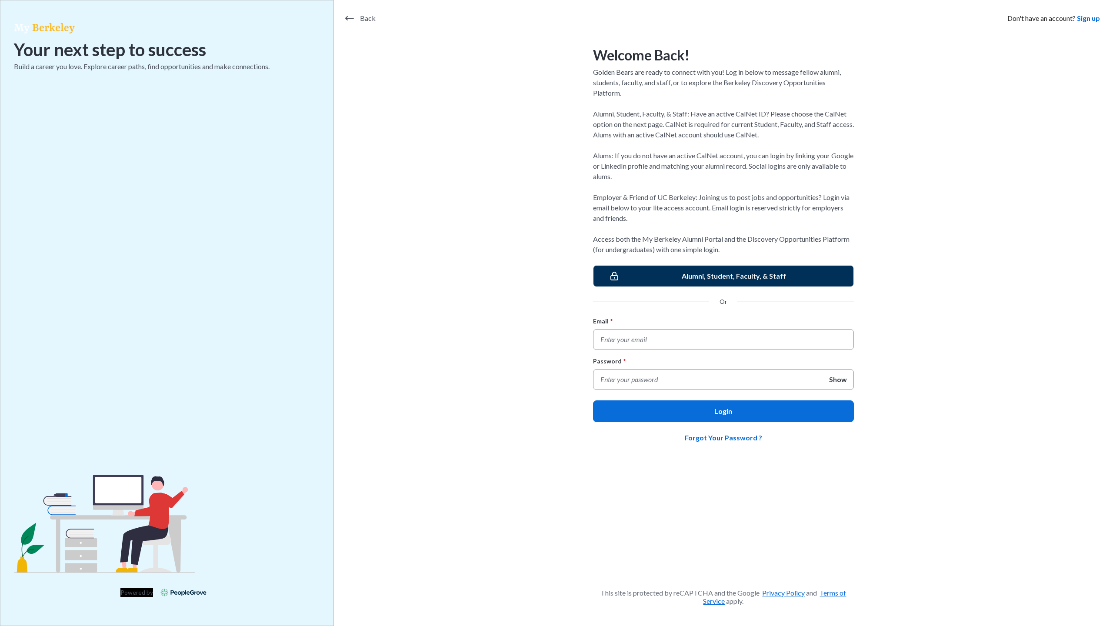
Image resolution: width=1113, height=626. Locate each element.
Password (609, 361)
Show (838, 379)
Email (603, 321)
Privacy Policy (783, 593)
